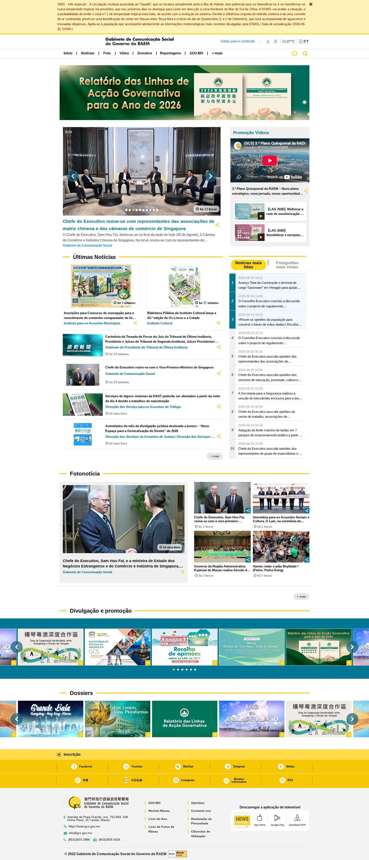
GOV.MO (154, 803)
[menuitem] (88, 53)
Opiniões (197, 803)
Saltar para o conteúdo (238, 41)
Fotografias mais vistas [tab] (287, 265)
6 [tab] (195, 670)
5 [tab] (191, 670)
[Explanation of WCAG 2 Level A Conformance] (177, 854)
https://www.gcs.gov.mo (84, 826)
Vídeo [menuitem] (124, 53)
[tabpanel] (184, 647)
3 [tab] (182, 670)
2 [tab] (178, 670)
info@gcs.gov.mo (80, 833)
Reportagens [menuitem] (170, 53)
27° (291, 41)
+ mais (214, 456)
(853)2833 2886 (79, 839)
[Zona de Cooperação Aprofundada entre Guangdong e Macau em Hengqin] (318, 718)
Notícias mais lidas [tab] (248, 265)
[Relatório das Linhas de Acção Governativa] (184, 718)
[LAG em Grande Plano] (251, 718)
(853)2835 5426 (109, 839)
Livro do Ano (157, 819)
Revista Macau (159, 810)
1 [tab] (174, 670)
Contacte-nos (201, 810)
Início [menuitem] (68, 53)
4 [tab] (186, 670)
